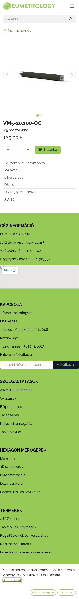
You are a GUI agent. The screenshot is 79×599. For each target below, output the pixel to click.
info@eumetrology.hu (16, 313)
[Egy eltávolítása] (8, 150)
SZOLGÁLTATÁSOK (19, 381)
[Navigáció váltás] (71, 6)
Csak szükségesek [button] (43, 592)
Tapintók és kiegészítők (18, 527)
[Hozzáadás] (28, 150)
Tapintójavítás (11, 432)
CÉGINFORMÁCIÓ (17, 225)
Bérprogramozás (13, 407)
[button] (7, 74)
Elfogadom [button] (67, 592)
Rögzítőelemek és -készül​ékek (24, 536)
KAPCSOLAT (12, 304)
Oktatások (8, 398)
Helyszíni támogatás (16, 424)
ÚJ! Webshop (10, 519)
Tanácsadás (9, 415)
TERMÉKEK (11, 510)
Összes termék (19, 31)
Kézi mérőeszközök (15, 544)
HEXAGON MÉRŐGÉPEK (23, 450)
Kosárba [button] (50, 150)
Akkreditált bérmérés (16, 390)
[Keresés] (70, 19)
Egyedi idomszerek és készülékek (26, 552)
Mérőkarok (8, 459)
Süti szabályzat (12, 580)
